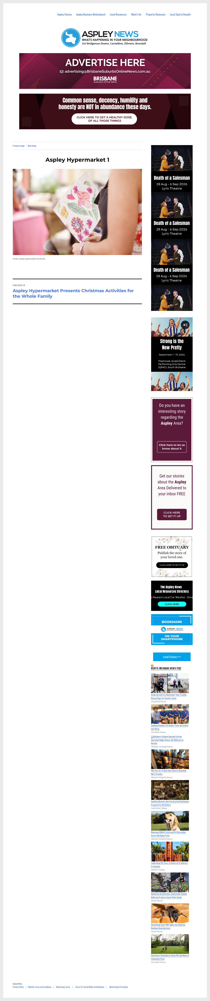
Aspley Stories (64, 14)
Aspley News (17, 983)
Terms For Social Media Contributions (89, 986)
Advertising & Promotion (118, 986)
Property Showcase (155, 14)
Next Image (32, 145)
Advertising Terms (63, 986)
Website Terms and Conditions (40, 986)
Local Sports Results (180, 14)
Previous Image (19, 145)
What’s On (136, 14)
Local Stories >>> (172, 657)
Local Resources (118, 14)
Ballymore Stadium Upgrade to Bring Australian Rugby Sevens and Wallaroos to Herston (167, 740)
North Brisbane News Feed (166, 668)
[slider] (175, 388)
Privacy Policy (18, 986)
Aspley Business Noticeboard (90, 14)
